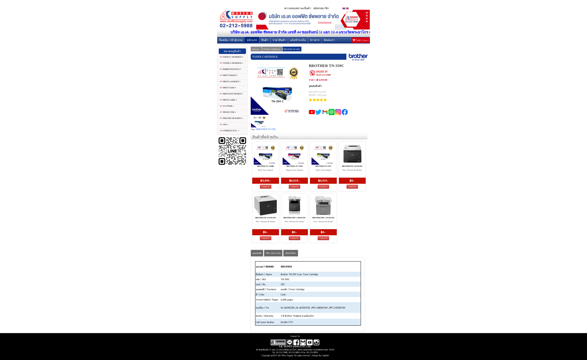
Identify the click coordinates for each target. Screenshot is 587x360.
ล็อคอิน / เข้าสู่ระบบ (231, 40)
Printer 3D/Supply (232, 118)
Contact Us (266, 187)
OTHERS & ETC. (230, 131)
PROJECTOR (229, 112)
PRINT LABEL (229, 100)
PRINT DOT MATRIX (232, 94)
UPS (225, 125)
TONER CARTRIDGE (232, 63)
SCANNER (228, 106)
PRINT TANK (229, 88)
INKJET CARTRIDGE (232, 57)
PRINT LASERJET (231, 82)
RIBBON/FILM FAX (231, 69)
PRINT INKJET (230, 75)
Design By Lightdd (320, 355)
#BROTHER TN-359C (266, 129)
